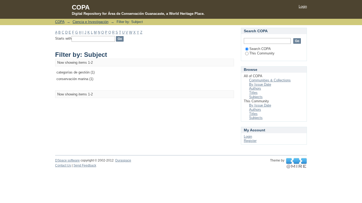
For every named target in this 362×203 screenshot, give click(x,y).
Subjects (256, 97)
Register (250, 141)
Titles (253, 93)
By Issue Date (260, 84)
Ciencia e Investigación (90, 22)
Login (303, 6)
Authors (255, 88)
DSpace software (67, 160)
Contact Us (63, 165)
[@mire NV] (296, 163)
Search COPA (260, 49)
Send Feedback (84, 165)
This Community (262, 53)
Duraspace (123, 160)
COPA (59, 22)
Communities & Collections (270, 80)
